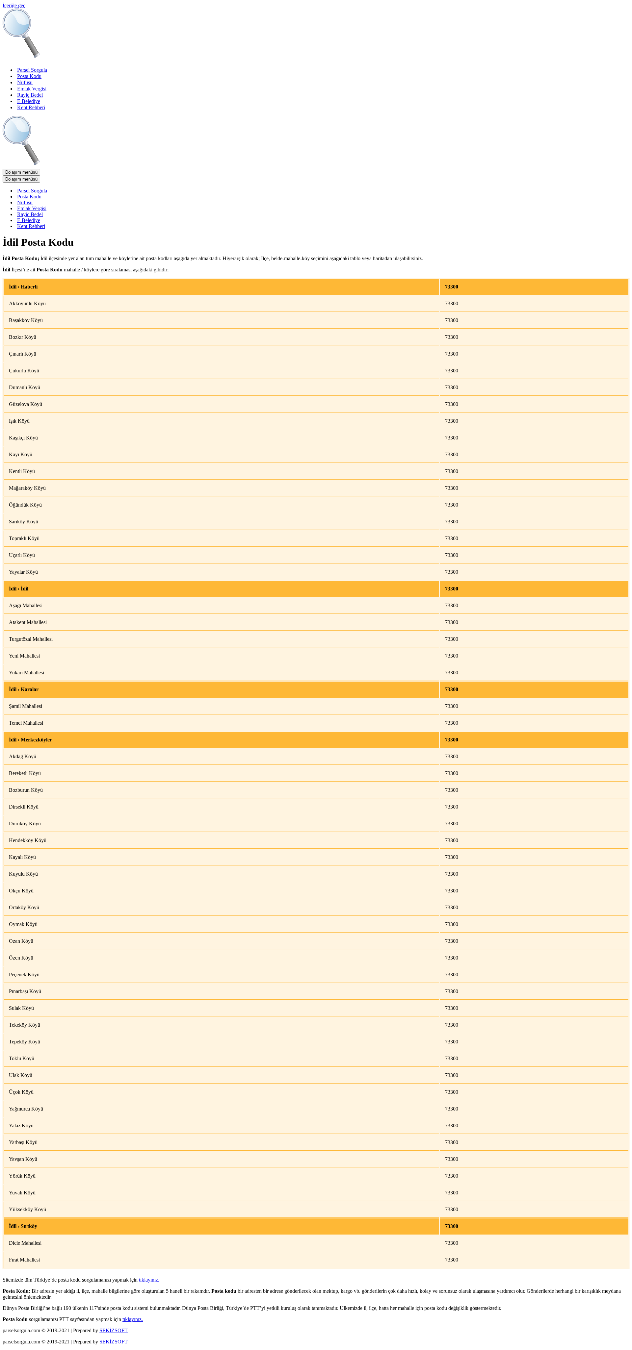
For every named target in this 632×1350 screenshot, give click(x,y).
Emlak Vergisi (31, 88)
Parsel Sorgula (32, 70)
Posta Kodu (29, 76)
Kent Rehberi (31, 107)
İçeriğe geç (14, 5)
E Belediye (28, 101)
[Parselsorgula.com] (134, 58)
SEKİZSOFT (113, 1330)
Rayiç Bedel (30, 95)
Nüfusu (25, 82)
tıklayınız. (149, 1280)
